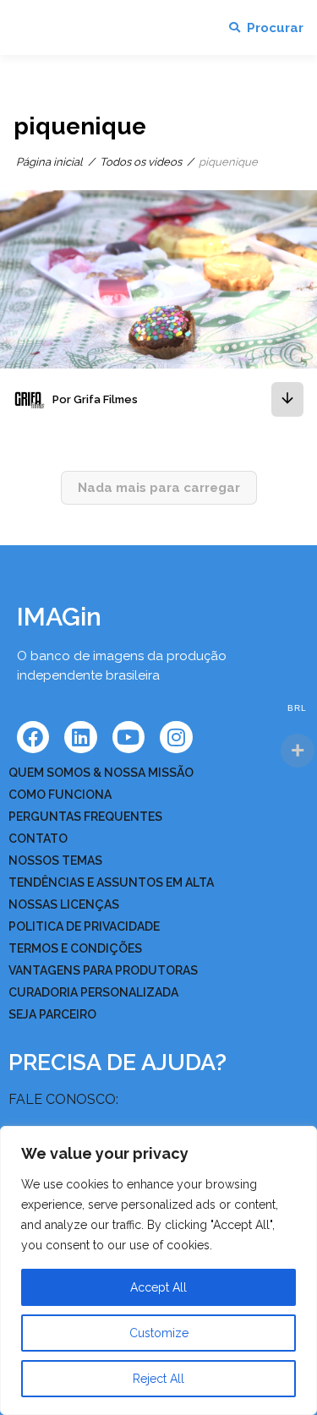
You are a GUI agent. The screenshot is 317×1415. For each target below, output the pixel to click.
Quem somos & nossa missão (101, 772)
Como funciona (60, 794)
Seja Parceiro (52, 1014)
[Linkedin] (80, 737)
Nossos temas (55, 860)
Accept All (158, 1287)
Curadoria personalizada (93, 992)
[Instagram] (176, 737)
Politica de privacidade (84, 926)
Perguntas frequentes (85, 816)
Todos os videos (141, 162)
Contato (38, 838)
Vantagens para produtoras (103, 970)
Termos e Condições (75, 948)
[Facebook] (33, 737)
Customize (159, 1333)
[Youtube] (128, 737)
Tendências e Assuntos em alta (111, 882)
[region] (158, 1270)
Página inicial (49, 162)
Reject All (158, 1378)
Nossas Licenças (63, 904)
